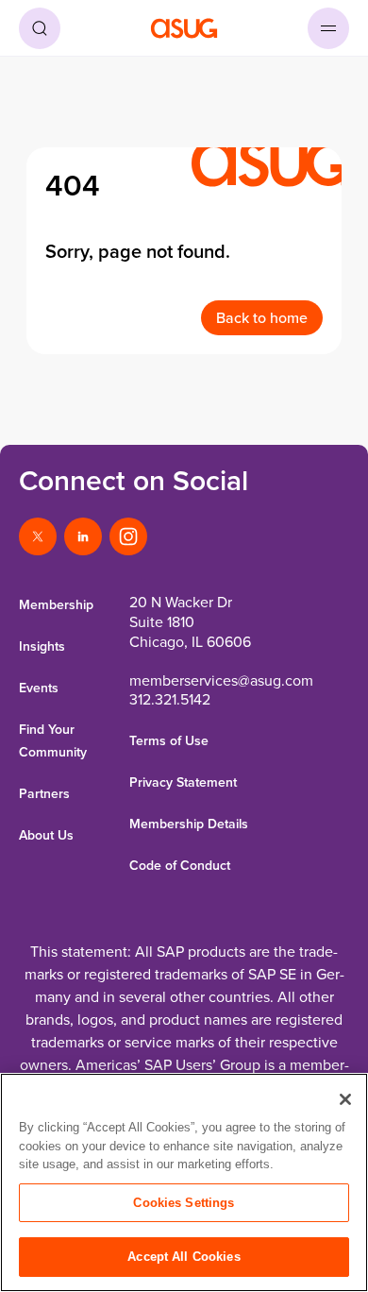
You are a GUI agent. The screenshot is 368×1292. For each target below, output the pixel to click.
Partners (44, 793)
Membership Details (188, 823)
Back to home (262, 317)
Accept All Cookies (183, 1257)
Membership (56, 604)
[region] (184, 1182)
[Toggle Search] (39, 28)
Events (39, 687)
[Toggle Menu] (328, 28)
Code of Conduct (179, 865)
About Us (46, 834)
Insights (42, 646)
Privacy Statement (183, 782)
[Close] (345, 1099)
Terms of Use (169, 740)
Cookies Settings (183, 1203)
